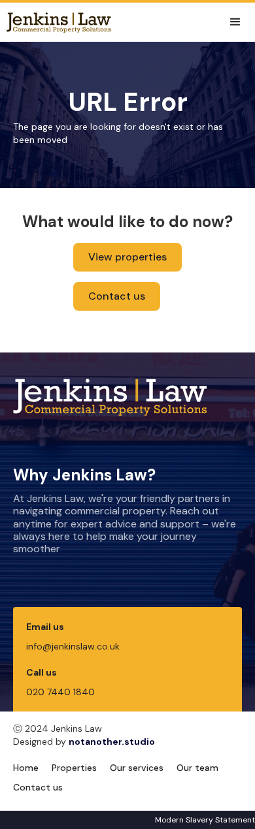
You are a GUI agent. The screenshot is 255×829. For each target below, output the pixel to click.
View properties (127, 257)
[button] (235, 22)
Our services (136, 768)
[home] (55, 22)
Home (26, 768)
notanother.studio (112, 741)
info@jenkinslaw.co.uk (73, 646)
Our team (197, 768)
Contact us (116, 296)
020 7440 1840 (60, 692)
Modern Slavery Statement (205, 820)
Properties (74, 768)
